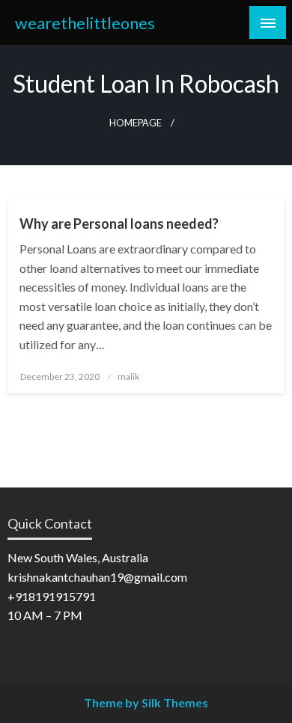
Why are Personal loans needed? (119, 223)
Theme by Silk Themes (146, 702)
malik (128, 376)
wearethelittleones (85, 23)
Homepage (135, 123)
